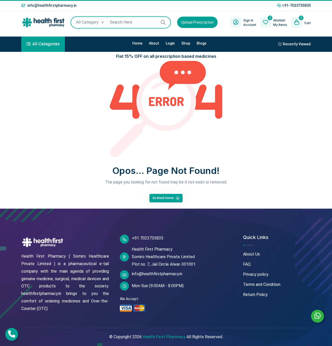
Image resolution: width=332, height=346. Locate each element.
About (154, 43)
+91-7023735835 (296, 5)
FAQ (247, 264)
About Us (251, 254)
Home (137, 43)
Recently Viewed (296, 44)
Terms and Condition (261, 284)
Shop (185, 43)
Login (170, 43)
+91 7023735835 (147, 238)
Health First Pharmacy (164, 336)
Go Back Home (164, 198)
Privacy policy (255, 274)
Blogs (201, 43)
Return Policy (255, 294)
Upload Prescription (197, 22)
